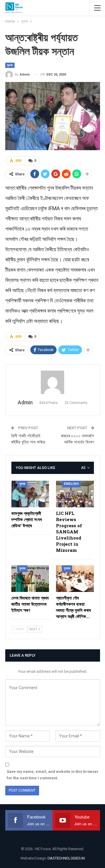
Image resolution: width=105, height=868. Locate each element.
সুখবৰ (10, 65)
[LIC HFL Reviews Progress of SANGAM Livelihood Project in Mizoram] (75, 494)
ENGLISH (71, 484)
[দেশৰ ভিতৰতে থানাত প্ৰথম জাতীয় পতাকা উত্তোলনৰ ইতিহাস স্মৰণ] (30, 578)
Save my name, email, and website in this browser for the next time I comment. (53, 774)
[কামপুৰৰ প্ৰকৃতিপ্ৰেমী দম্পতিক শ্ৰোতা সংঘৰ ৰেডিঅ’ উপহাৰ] (30, 494)
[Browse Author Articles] (52, 382)
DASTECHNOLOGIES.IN (66, 858)
